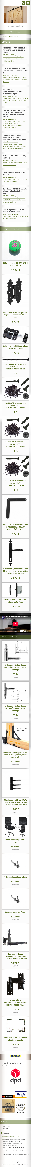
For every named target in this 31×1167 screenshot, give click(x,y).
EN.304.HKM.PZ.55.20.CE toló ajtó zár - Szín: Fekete (15, 601)
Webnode (4, 1165)
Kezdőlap (4, 37)
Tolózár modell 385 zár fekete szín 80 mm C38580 (15, 347)
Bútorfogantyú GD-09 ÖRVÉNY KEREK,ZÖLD (15, 264)
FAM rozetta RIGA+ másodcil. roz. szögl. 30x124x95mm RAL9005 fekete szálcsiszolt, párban (14, 113)
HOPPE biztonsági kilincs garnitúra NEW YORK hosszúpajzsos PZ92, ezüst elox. (15, 137)
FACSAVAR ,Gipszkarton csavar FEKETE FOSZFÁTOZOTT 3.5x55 (15, 405)
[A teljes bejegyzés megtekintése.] (15, 247)
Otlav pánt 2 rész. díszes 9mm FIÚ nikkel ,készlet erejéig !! (15, 708)
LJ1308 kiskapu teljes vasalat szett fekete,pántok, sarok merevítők (15, 754)
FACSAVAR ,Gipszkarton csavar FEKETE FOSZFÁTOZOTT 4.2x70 (15, 366)
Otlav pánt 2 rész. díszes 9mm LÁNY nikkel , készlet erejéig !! (15, 667)
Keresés (23, 3)
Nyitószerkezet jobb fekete (15, 877)
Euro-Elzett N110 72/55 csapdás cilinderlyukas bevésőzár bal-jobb (15, 191)
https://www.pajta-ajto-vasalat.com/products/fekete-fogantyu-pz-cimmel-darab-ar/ (15, 216)
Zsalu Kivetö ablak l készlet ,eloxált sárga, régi (15, 1039)
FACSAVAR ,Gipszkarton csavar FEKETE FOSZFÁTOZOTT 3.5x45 (15, 482)
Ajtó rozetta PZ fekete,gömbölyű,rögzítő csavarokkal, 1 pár (12, 91)
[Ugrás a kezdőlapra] (15, 12)
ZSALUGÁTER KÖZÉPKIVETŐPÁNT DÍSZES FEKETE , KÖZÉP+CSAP (15, 1002)
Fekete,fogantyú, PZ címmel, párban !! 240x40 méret (14, 211)
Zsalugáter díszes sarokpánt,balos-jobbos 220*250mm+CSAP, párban (15, 956)
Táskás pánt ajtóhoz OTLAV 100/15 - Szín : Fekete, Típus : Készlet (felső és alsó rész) (16, 802)
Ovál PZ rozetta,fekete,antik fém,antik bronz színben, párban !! (15, 71)
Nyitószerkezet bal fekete (15, 912)
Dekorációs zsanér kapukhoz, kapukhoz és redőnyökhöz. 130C (15, 314)
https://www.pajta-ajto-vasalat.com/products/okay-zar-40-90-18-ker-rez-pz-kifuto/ (15, 163)
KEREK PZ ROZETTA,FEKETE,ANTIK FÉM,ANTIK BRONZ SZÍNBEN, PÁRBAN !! (15, 50)
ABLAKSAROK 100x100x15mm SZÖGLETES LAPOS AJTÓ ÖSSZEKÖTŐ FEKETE (15, 526)
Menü (28, 3)
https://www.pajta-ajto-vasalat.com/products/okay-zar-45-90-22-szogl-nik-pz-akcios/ (15, 179)
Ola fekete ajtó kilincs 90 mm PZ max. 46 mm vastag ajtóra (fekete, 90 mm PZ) (15, 571)
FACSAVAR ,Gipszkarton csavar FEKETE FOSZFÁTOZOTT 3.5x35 (15, 444)
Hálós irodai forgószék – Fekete (15, 840)
